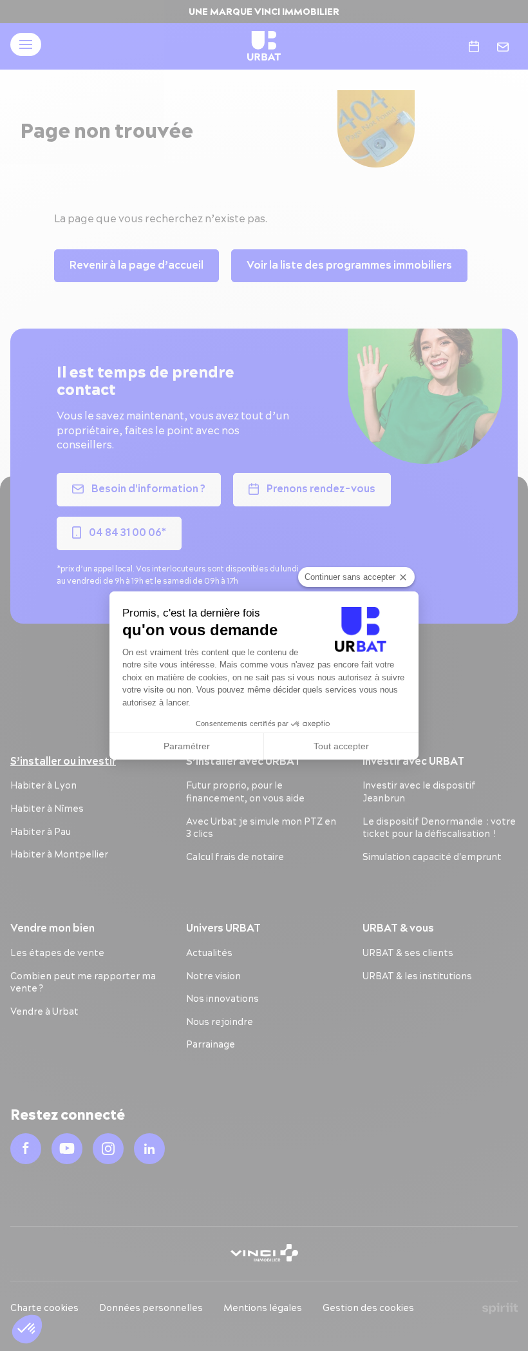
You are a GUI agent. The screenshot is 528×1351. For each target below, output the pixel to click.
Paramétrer (187, 746)
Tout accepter (341, 746)
